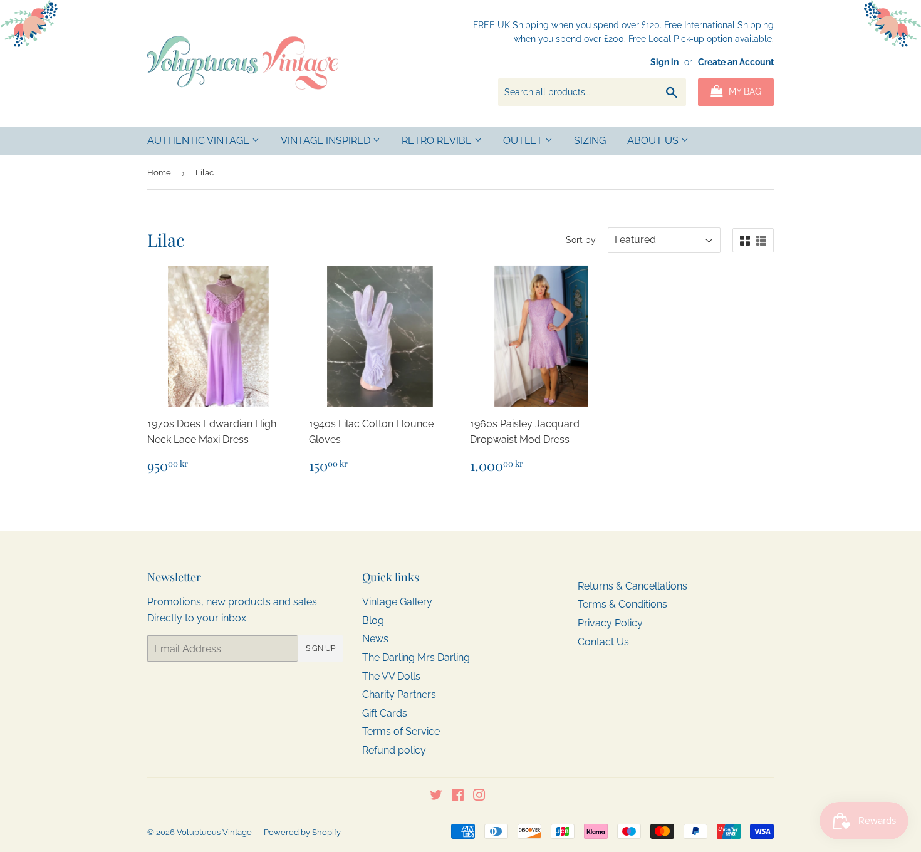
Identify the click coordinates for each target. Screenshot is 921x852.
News (375, 639)
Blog (373, 620)
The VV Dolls (391, 676)
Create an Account (736, 62)
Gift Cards (384, 713)
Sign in (664, 62)
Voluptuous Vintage (214, 832)
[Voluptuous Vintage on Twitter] (436, 797)
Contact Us (603, 642)
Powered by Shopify (302, 832)
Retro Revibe (438, 141)
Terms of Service (401, 731)
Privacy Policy (610, 623)
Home (159, 172)
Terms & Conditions (622, 604)
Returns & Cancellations (632, 586)
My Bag (743, 91)
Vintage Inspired (327, 141)
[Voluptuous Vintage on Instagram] (479, 797)
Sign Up (320, 648)
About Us (654, 141)
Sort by (581, 240)
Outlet (524, 141)
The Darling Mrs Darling (416, 657)
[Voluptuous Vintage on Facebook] (457, 797)
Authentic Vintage (199, 141)
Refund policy (394, 750)
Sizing (590, 141)
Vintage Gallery (397, 602)
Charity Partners (399, 694)
